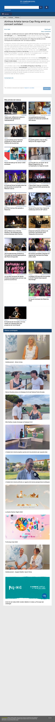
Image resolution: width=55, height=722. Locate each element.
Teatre (5, 115)
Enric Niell (7, 29)
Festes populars (32, 183)
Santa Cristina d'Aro (21, 274)
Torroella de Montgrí (46, 183)
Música (17, 17)
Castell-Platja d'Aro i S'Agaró (44, 229)
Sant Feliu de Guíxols (46, 115)
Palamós (24, 138)
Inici (4, 17)
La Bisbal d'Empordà (46, 160)
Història (30, 274)
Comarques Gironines (21, 206)
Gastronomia (32, 115)
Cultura (10, 17)
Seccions (6, 14)
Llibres (6, 138)
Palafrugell (48, 29)
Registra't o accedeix (29, 87)
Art (29, 229)
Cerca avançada (7, 10)
